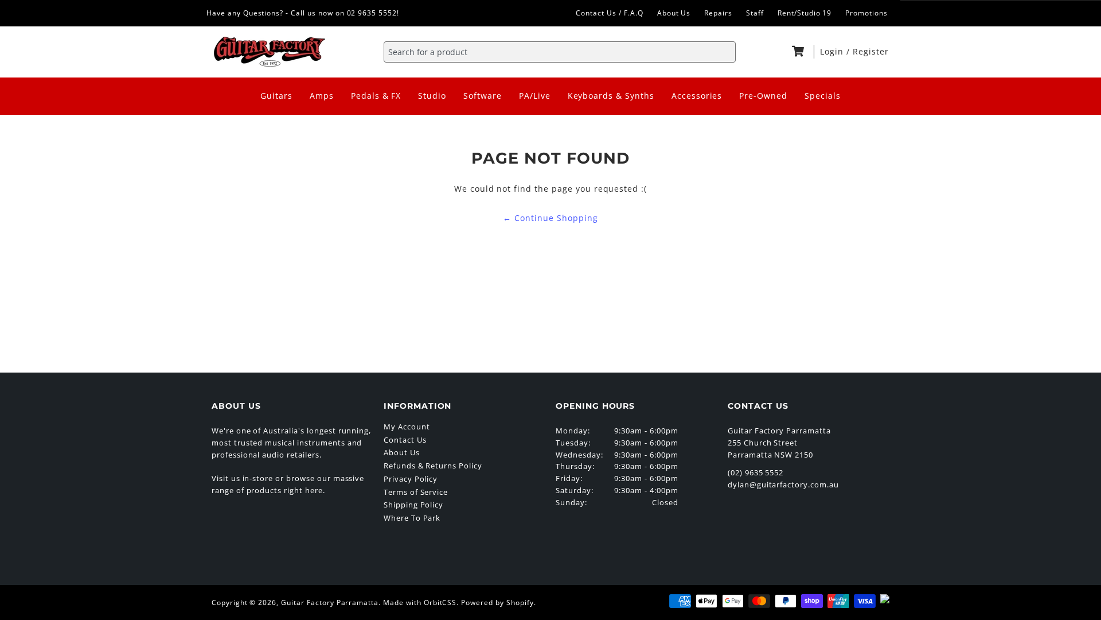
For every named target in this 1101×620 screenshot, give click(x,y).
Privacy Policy (411, 479)
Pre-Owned (763, 95)
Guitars (276, 95)
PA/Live (534, 95)
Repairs (718, 13)
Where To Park (412, 518)
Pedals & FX (376, 95)
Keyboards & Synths (611, 95)
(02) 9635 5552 (755, 472)
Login (833, 51)
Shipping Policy (413, 504)
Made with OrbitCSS (419, 602)
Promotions (866, 13)
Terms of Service (416, 492)
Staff (755, 13)
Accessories (697, 95)
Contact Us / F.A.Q (609, 13)
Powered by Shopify (497, 602)
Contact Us (405, 440)
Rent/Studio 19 (804, 13)
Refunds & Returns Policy (433, 465)
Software (482, 95)
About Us (674, 13)
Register (871, 51)
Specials (823, 95)
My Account (407, 426)
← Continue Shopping (550, 217)
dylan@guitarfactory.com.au (783, 484)
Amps (322, 95)
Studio (432, 95)
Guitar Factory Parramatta (329, 602)
